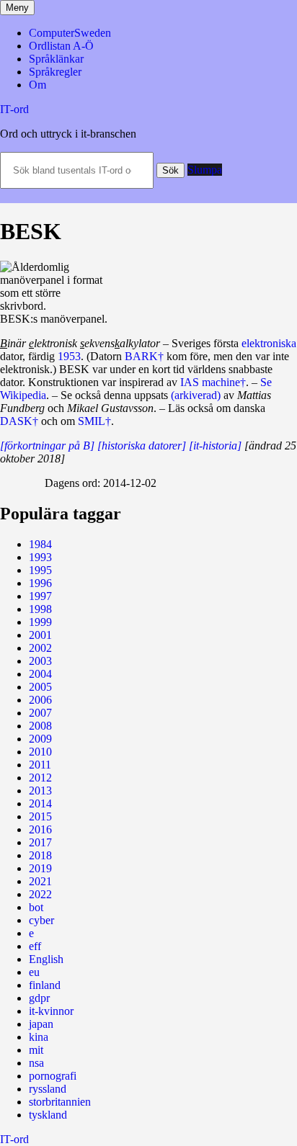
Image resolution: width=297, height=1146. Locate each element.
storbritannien (60, 1102)
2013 (40, 790)
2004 (40, 674)
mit (36, 1050)
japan (41, 1024)
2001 (40, 635)
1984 (40, 544)
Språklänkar (56, 59)
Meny (17, 7)
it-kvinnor (51, 1011)
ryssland (47, 1089)
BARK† (144, 356)
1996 (40, 583)
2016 (40, 829)
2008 (40, 726)
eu (34, 972)
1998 (40, 609)
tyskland (48, 1115)
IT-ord (14, 109)
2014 (40, 803)
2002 (40, 648)
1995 (40, 570)
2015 (40, 816)
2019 (40, 868)
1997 (40, 596)
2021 (40, 881)
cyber (41, 920)
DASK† (19, 421)
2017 (40, 842)
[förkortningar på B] (47, 445)
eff (35, 946)
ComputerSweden (70, 33)
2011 (40, 764)
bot (36, 907)
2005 (40, 687)
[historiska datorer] (141, 445)
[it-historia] (215, 445)
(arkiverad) (196, 395)
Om (37, 85)
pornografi (52, 1076)
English (46, 959)
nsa (36, 1063)
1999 (40, 622)
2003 (40, 661)
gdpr (39, 998)
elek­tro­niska (268, 343)
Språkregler (55, 72)
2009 (40, 739)
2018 (40, 855)
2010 (40, 752)
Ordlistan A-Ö (61, 46)
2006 (40, 700)
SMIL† (94, 421)
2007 (40, 713)
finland (45, 985)
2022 (40, 894)
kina (38, 1037)
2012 (40, 777)
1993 (40, 557)
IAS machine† (213, 382)
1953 (69, 356)
